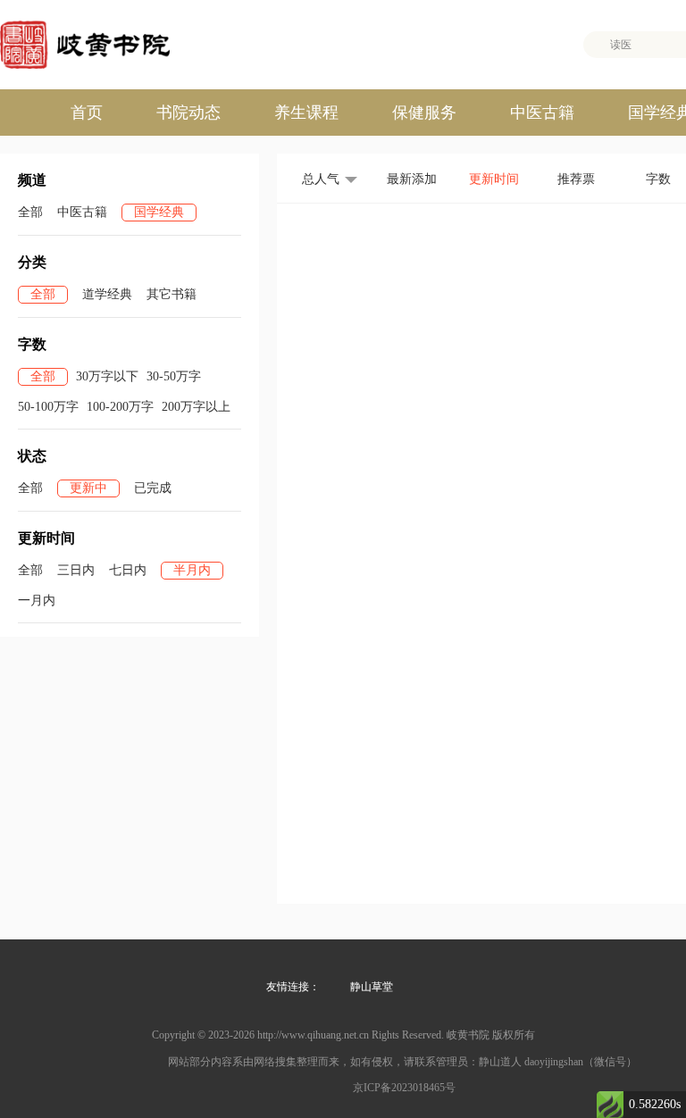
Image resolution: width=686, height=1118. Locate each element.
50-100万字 (48, 406)
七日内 (127, 570)
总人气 (320, 179)
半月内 (192, 570)
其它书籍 (171, 294)
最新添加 (412, 179)
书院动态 (188, 112)
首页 (87, 112)
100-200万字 (120, 406)
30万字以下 (107, 376)
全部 (30, 212)
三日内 (76, 570)
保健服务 (424, 112)
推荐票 (576, 179)
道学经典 (107, 294)
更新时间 (494, 179)
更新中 (88, 488)
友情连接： (293, 986)
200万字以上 (196, 406)
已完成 (153, 488)
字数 (658, 179)
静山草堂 (371, 986)
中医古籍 (542, 112)
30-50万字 (173, 376)
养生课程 (306, 112)
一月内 (36, 600)
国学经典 (159, 212)
